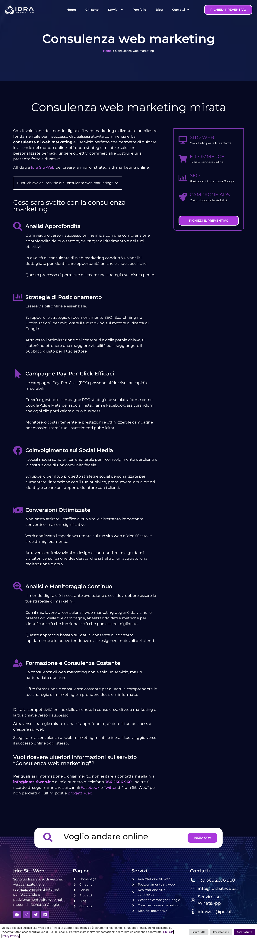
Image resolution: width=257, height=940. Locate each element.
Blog (159, 9)
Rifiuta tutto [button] (198, 931)
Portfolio (139, 9)
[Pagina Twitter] (36, 914)
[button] (116, 183)
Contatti (178, 9)
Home (71, 9)
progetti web (80, 793)
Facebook (90, 787)
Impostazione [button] (221, 931)
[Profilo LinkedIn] (45, 914)
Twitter (110, 787)
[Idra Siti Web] (19, 9)
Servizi (113, 9)
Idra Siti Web (43, 167)
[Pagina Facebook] (17, 914)
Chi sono (92, 9)
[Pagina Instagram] (26, 914)
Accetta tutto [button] (244, 931)
